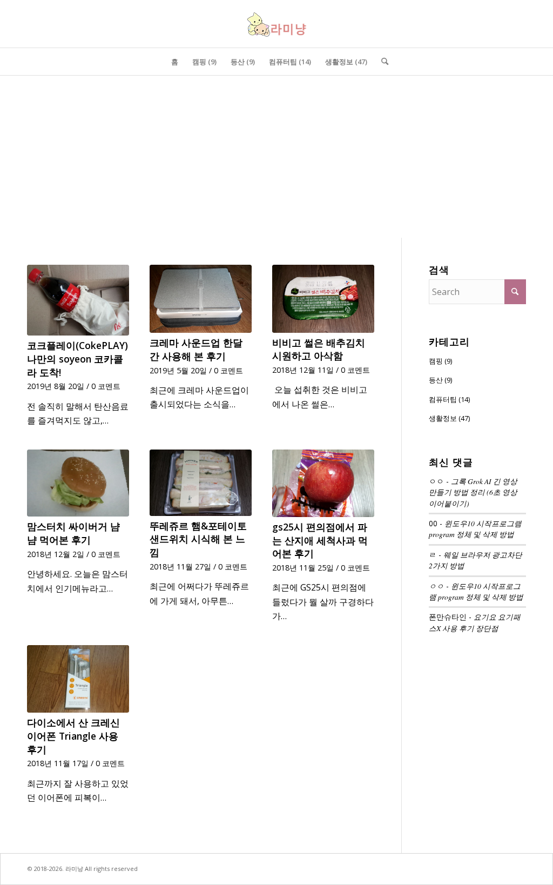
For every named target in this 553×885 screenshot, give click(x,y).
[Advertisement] (276, 156)
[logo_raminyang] (276, 24)
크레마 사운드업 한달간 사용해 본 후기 (196, 349)
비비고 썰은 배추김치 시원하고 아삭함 (318, 349)
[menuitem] (174, 61)
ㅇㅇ (436, 586)
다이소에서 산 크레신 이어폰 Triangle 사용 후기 (73, 735)
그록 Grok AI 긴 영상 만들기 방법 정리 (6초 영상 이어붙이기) (473, 492)
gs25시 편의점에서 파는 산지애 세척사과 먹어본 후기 (320, 540)
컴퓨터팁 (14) (449, 399)
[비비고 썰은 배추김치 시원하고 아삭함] (323, 299)
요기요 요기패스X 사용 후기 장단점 (475, 622)
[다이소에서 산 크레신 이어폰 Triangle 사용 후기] (78, 679)
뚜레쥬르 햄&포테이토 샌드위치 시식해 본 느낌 (198, 539)
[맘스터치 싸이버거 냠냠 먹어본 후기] (78, 483)
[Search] (381, 61)
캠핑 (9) (440, 361)
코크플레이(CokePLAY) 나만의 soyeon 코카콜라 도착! (77, 358)
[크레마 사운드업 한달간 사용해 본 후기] (201, 299)
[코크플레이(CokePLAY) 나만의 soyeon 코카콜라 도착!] (78, 300)
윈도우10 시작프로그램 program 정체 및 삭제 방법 (475, 528)
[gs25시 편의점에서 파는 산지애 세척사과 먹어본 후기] (323, 484)
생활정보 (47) (449, 418)
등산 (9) (440, 380)
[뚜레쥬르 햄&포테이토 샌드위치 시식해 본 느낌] (201, 483)
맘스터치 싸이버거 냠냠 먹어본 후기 (73, 533)
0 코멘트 (105, 386)
